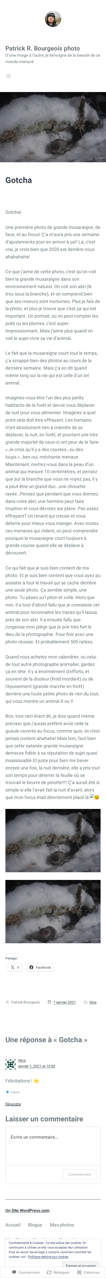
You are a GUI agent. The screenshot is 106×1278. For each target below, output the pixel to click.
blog (93, 1002)
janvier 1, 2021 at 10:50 (36, 1066)
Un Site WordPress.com (27, 1210)
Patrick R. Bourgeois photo (42, 48)
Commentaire (79, 1174)
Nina (22, 1060)
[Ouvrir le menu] (8, 76)
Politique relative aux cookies (48, 1257)
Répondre (13, 1104)
